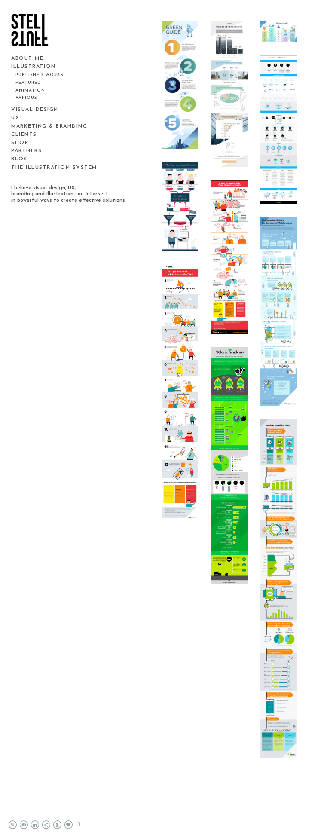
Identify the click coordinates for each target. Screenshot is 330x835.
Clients (24, 134)
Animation (30, 90)
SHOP (19, 142)
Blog (19, 159)
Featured (28, 83)
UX (15, 117)
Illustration (33, 66)
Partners (26, 150)
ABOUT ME (27, 58)
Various (26, 98)
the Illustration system (54, 167)
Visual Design (34, 109)
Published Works (39, 75)
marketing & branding (49, 126)
